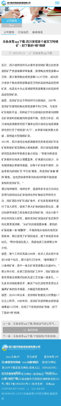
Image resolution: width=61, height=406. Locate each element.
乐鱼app (50, 383)
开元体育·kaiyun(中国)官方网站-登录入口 (30, 357)
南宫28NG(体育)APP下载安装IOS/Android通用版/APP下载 (11, 363)
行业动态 (22, 32)
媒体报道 (37, 32)
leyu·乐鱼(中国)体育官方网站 (11, 357)
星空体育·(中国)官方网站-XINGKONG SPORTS (50, 357)
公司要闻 (8, 32)
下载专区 (32, 362)
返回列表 (32, 330)
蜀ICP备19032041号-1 (18, 383)
